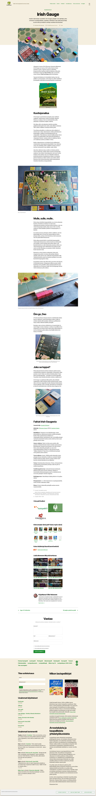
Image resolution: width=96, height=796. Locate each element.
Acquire (40, 539)
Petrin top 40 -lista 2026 (24, 721)
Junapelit (36, 496)
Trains (46, 539)
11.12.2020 (52, 25)
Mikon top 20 (52, 663)
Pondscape (21, 701)
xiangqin (74, 717)
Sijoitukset (45, 493)
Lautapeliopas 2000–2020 (64, 663)
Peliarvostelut (52, 3)
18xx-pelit (20, 709)
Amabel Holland (45, 425)
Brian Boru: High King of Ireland (36, 532)
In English (83, 3)
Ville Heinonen (41, 25)
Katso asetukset (88, 792)
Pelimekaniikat (22, 663)
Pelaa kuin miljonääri (34, 770)
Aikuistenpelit (48, 661)
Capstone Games (55, 428)
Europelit (36, 490)
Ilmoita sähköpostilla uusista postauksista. (42, 648)
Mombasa (60, 531)
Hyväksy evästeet (62, 792)
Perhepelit (40, 661)
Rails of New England (55, 532)
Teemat (70, 661)
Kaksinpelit (57, 661)
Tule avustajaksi (22, 665)
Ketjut (36, 492)
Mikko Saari (21, 770)
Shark (55, 539)
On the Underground (50, 540)
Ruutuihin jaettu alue (38, 493)
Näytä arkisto (41, 602)
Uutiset (58, 3)
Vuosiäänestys (69, 3)
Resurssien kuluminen (56, 492)
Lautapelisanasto (32, 663)
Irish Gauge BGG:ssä (43, 549)
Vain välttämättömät (75, 792)
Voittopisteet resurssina (44, 494)
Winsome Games (43, 428)
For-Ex (60, 539)
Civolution (29, 735)
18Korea (20, 705)
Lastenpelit (32, 661)
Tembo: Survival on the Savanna (26, 717)
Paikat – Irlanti (41, 496)
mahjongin (64, 717)
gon (60, 717)
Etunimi (20, 677)
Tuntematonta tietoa (50, 493)
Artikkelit (62, 3)
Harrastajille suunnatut (43, 490)
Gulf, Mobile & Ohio (50, 532)
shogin (69, 717)
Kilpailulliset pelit (49, 492)
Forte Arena (21, 725)
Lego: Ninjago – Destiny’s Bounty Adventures (29, 713)
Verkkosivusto (36, 640)
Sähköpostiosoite (22, 682)
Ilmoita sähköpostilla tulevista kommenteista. (42, 646)
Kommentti (36, 626)
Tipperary (40, 531)
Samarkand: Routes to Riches (36, 541)
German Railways (45, 532)
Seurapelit (64, 661)
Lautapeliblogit (43, 663)
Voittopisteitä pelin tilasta (54, 494)
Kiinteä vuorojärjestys (41, 492)
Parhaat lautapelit (23, 661)
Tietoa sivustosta (76, 3)
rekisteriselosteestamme (33, 691)
